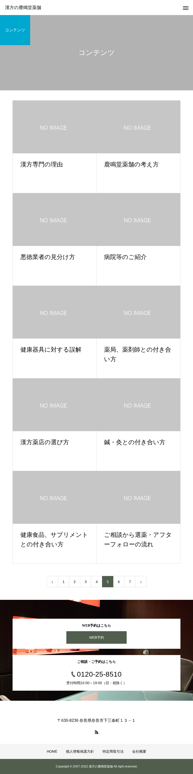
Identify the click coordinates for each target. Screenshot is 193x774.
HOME (52, 751)
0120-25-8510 (99, 674)
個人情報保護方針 (80, 751)
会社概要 (139, 751)
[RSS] (96, 732)
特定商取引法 (113, 751)
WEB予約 (96, 637)
